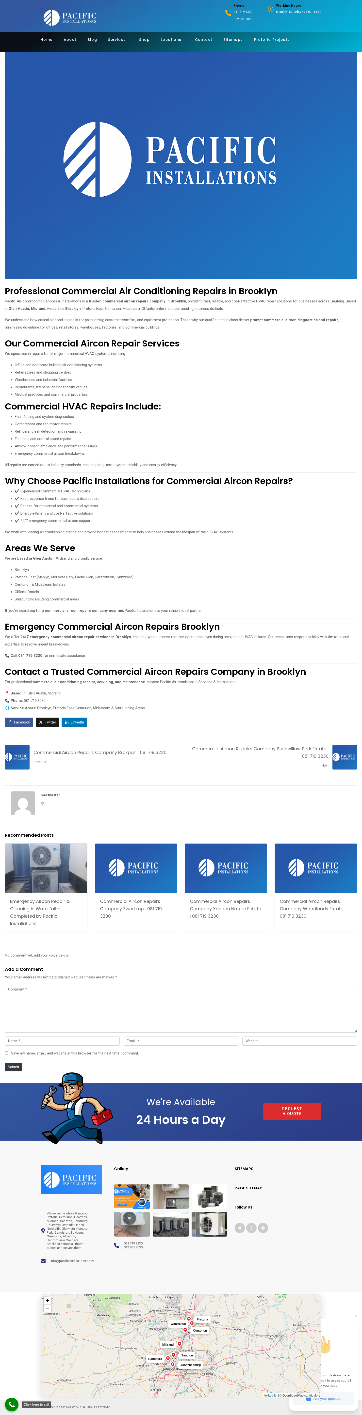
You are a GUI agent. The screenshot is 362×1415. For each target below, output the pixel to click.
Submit (13, 1067)
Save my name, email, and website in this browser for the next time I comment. (75, 1053)
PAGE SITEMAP (248, 1188)
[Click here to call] (11, 1404)
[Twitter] (240, 1228)
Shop (144, 39)
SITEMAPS (244, 1168)
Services (117, 39)
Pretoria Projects (272, 39)
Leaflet (272, 1395)
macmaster (50, 795)
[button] (274, 1112)
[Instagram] (251, 1228)
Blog (92, 39)
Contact (204, 39)
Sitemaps (233, 39)
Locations (171, 39)
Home (47, 39)
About (70, 39)
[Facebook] (263, 1228)
